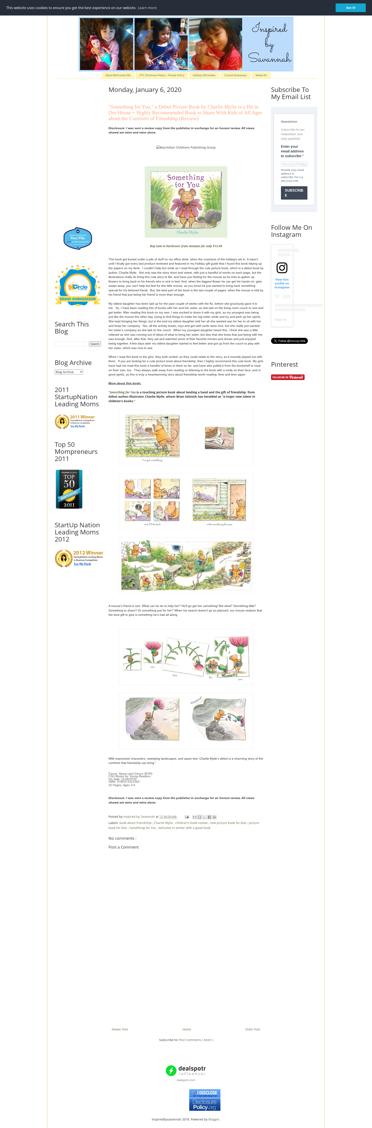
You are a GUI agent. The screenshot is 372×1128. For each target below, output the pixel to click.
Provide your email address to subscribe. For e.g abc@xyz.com (292, 175)
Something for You (123, 392)
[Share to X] (204, 817)
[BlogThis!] (199, 817)
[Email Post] (186, 817)
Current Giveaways (235, 75)
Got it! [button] (350, 8)
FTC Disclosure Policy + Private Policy (162, 75)
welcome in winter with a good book (184, 828)
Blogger (213, 1119)
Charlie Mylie (164, 823)
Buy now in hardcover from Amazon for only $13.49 (186, 246)
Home (187, 1029)
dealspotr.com (186, 1080)
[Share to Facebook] (209, 817)
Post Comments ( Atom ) (196, 1040)
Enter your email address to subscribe (292, 151)
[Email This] (194, 817)
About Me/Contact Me (118, 75)
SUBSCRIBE (294, 193)
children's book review (191, 823)
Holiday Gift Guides (204, 75)
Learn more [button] (147, 7)
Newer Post (120, 1029)
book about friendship (135, 823)
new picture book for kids (228, 823)
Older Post (252, 1029)
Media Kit (261, 75)
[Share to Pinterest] (214, 817)
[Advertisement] (186, 985)
